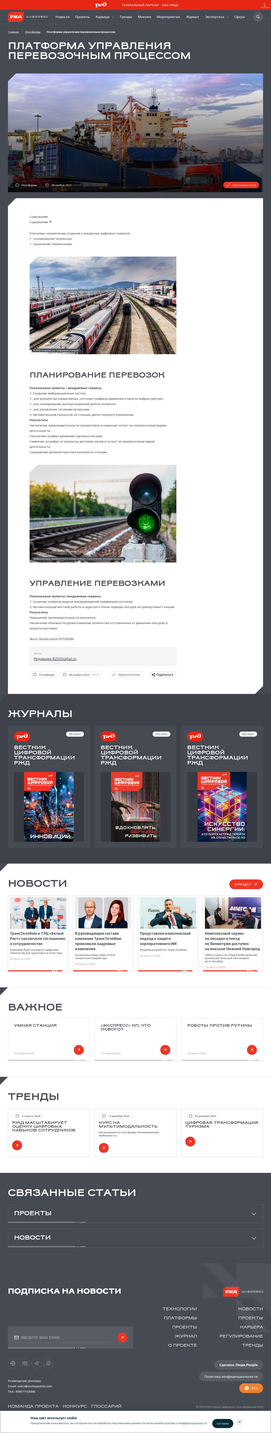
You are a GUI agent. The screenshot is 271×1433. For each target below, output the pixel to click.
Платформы (32, 31)
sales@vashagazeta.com (34, 1386)
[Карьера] (105, 16)
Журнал (186, 1336)
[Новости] (63, 16)
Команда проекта (33, 1406)
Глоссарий (106, 1406)
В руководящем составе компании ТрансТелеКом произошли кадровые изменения (98, 941)
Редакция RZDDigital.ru (55, 658)
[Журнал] (193, 16)
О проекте (182, 1345)
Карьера (251, 1327)
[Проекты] (83, 16)
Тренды (252, 1345)
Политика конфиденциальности (231, 1376)
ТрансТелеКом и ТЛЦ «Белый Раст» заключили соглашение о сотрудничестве (37, 938)
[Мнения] (145, 16)
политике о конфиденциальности (185, 1423)
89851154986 (25, 1391)
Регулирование (241, 1336)
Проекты (250, 1318)
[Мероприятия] (169, 16)
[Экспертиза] (217, 16)
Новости (250, 1309)
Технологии (179, 1309)
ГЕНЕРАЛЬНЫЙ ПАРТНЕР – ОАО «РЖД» (196, 6)
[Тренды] (126, 16)
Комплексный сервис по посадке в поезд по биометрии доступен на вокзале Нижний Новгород (232, 941)
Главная (13, 31)
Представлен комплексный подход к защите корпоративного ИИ (165, 938)
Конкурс (75, 1406)
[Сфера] (239, 16)
